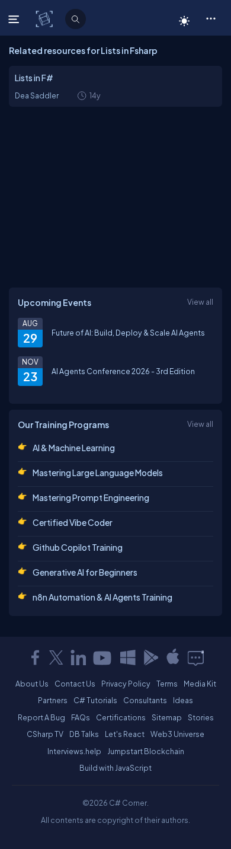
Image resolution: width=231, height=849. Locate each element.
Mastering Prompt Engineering (91, 497)
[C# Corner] (45, 18)
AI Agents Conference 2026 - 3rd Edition (123, 371)
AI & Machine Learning (74, 447)
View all (200, 302)
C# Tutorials (95, 700)
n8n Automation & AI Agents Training (102, 597)
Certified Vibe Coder (73, 522)
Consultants (145, 700)
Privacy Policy (125, 683)
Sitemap (167, 717)
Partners (53, 700)
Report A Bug (41, 717)
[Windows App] (128, 657)
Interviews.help (74, 751)
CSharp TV (45, 734)
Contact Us (74, 683)
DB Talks (84, 734)
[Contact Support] (196, 657)
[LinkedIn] (78, 657)
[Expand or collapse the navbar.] (15, 19)
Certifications (121, 717)
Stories (201, 717)
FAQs (80, 717)
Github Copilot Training (78, 547)
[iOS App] (173, 657)
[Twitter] (56, 657)
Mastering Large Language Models (98, 472)
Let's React (125, 734)
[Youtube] (103, 657)
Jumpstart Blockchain (145, 751)
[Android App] (150, 657)
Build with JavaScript (115, 768)
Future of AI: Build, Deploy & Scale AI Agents (128, 332)
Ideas (183, 700)
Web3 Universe (177, 734)
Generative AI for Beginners (85, 572)
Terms (167, 683)
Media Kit (200, 683)
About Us (32, 683)
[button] (210, 18)
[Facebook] (35, 657)
